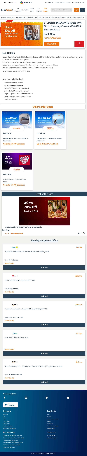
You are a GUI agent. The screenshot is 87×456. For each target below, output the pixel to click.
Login (82, 10)
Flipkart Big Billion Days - (10, 440)
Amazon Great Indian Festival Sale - (13, 437)
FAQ (4, 419)
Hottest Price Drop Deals (53, 426)
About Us (5, 414)
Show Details (9, 263)
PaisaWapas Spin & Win (9, 447)
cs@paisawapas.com (52, 437)
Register (76, 10)
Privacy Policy (6, 423)
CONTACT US (70, 2)
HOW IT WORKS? (60, 2)
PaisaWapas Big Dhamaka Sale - (12, 435)
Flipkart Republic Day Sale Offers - (13, 442)
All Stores (49, 416)
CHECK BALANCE (49, 2)
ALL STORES (25, 10)
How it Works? (6, 421)
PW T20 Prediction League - (11, 444)
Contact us (51, 432)
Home (48, 414)
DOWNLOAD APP (80, 2)
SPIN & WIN (27, 2)
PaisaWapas (39, 454)
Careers (49, 421)
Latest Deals (50, 423)
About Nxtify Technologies (9, 428)
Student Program (51, 428)
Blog (4, 416)
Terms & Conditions (8, 426)
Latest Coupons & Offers (53, 419)
